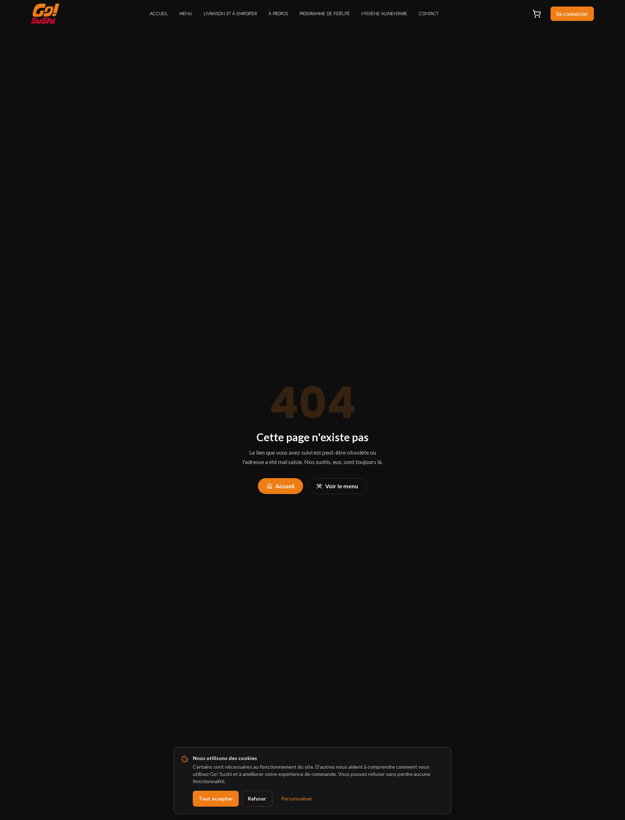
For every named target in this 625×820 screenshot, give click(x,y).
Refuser (257, 798)
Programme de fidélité (324, 13)
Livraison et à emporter (230, 13)
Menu (185, 13)
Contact (428, 13)
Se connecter (572, 13)
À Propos (278, 13)
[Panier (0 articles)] (537, 14)
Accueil (159, 13)
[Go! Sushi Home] (45, 14)
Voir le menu (341, 485)
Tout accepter (216, 798)
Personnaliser (296, 798)
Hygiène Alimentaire (384, 13)
